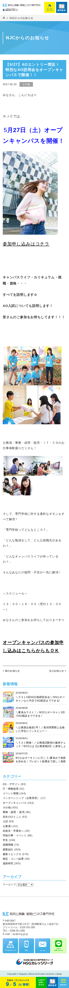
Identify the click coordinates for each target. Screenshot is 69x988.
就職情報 (8, 844)
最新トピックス (12, 854)
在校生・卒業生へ (13, 830)
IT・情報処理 (10, 788)
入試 (5, 821)
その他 (7, 807)
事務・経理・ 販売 (14, 812)
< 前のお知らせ (11, 670)
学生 (5, 840)
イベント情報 (11, 793)
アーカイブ (9, 884)
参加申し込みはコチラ (26, 243)
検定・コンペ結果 (13, 858)
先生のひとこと (12, 816)
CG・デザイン (11, 784)
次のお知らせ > (57, 670)
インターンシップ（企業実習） (21, 798)
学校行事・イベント (14, 835)
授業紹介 (8, 849)
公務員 (7, 826)
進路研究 (8, 863)
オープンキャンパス (14, 802)
